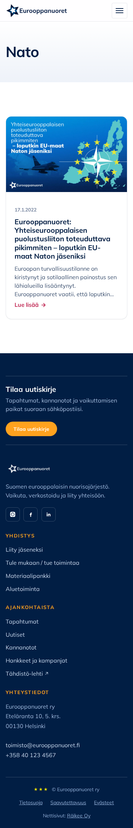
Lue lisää (27, 304)
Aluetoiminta (23, 588)
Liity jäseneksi (24, 549)
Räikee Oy (78, 815)
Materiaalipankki (28, 575)
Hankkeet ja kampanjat (36, 660)
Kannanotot (21, 647)
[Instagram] (13, 514)
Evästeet (104, 802)
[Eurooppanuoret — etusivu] (37, 11)
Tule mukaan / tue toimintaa (42, 562)
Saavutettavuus (68, 802)
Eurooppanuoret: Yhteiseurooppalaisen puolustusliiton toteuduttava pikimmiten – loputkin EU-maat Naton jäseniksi (62, 239)
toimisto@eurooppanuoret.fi (43, 745)
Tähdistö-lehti (27, 673)
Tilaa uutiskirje (31, 429)
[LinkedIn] (48, 514)
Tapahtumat (22, 621)
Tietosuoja (31, 802)
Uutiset (15, 634)
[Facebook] (30, 514)
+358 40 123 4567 (31, 755)
